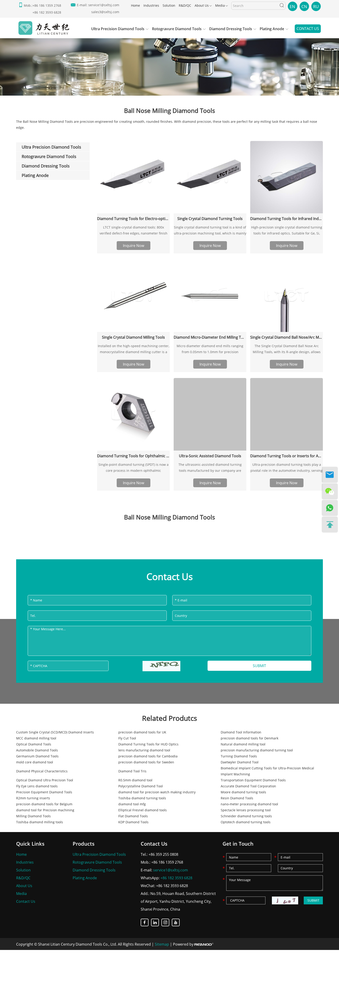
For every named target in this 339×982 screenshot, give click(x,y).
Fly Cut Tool (127, 738)
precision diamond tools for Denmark (249, 738)
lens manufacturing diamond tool (144, 750)
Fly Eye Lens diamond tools (37, 786)
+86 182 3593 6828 (176, 877)
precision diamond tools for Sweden (146, 762)
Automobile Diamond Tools (37, 750)
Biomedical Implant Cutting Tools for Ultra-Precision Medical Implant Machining (267, 771)
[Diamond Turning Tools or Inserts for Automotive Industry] (286, 414)
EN (292, 6)
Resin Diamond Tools (237, 798)
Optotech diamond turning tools (246, 822)
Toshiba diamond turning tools (142, 798)
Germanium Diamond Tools (37, 756)
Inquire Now (133, 245)
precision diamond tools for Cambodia (148, 756)
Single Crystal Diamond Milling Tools (133, 337)
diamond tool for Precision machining (45, 810)
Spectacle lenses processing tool (246, 810)
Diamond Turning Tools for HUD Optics (148, 744)
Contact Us (308, 28)
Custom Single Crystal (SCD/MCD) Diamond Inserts (55, 732)
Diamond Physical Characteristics (42, 771)
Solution (169, 5)
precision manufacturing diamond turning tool (257, 750)
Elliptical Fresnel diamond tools (142, 810)
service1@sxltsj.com (103, 5)
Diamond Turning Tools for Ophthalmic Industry (133, 455)
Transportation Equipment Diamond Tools (253, 780)
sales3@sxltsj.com (105, 12)
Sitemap (162, 944)
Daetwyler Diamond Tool (240, 762)
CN (304, 6)
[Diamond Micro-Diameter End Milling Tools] (210, 295)
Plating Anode (272, 28)
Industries (151, 5)
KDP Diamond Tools (133, 822)
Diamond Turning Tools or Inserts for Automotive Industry (286, 455)
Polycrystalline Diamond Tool (140, 786)
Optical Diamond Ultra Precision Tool (44, 780)
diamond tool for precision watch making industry (157, 792)
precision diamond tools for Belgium (44, 804)
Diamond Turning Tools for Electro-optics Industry (133, 218)
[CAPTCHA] (161, 666)
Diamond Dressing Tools (230, 28)
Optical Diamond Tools (33, 744)
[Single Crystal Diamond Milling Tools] (133, 295)
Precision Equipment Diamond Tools (44, 792)
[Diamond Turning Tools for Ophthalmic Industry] (133, 414)
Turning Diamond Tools (239, 756)
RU (316, 6)
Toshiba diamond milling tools (39, 822)
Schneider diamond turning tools (246, 816)
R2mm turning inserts (33, 798)
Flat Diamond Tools (133, 816)
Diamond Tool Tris (132, 771)
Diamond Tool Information (241, 732)
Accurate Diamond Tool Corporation (248, 786)
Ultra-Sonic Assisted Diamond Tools (210, 455)
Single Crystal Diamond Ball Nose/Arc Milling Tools (286, 337)
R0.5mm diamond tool (135, 780)
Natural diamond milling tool (243, 744)
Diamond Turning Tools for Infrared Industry (286, 218)
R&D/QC (185, 5)
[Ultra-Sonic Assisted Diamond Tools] (210, 414)
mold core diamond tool (34, 762)
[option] (169, 64)
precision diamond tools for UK (142, 732)
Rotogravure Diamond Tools (177, 28)
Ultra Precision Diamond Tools (117, 28)
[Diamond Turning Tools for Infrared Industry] (286, 177)
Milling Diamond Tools (33, 816)
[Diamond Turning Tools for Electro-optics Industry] (133, 177)
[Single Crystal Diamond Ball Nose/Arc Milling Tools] (286, 295)
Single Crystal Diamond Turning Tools (210, 218)
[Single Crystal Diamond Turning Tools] (210, 177)
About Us (202, 5)
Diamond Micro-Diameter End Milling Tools (210, 337)
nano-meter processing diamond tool (249, 804)
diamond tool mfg (132, 804)
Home (135, 5)
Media (220, 5)
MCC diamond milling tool (36, 738)
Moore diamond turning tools (243, 792)
